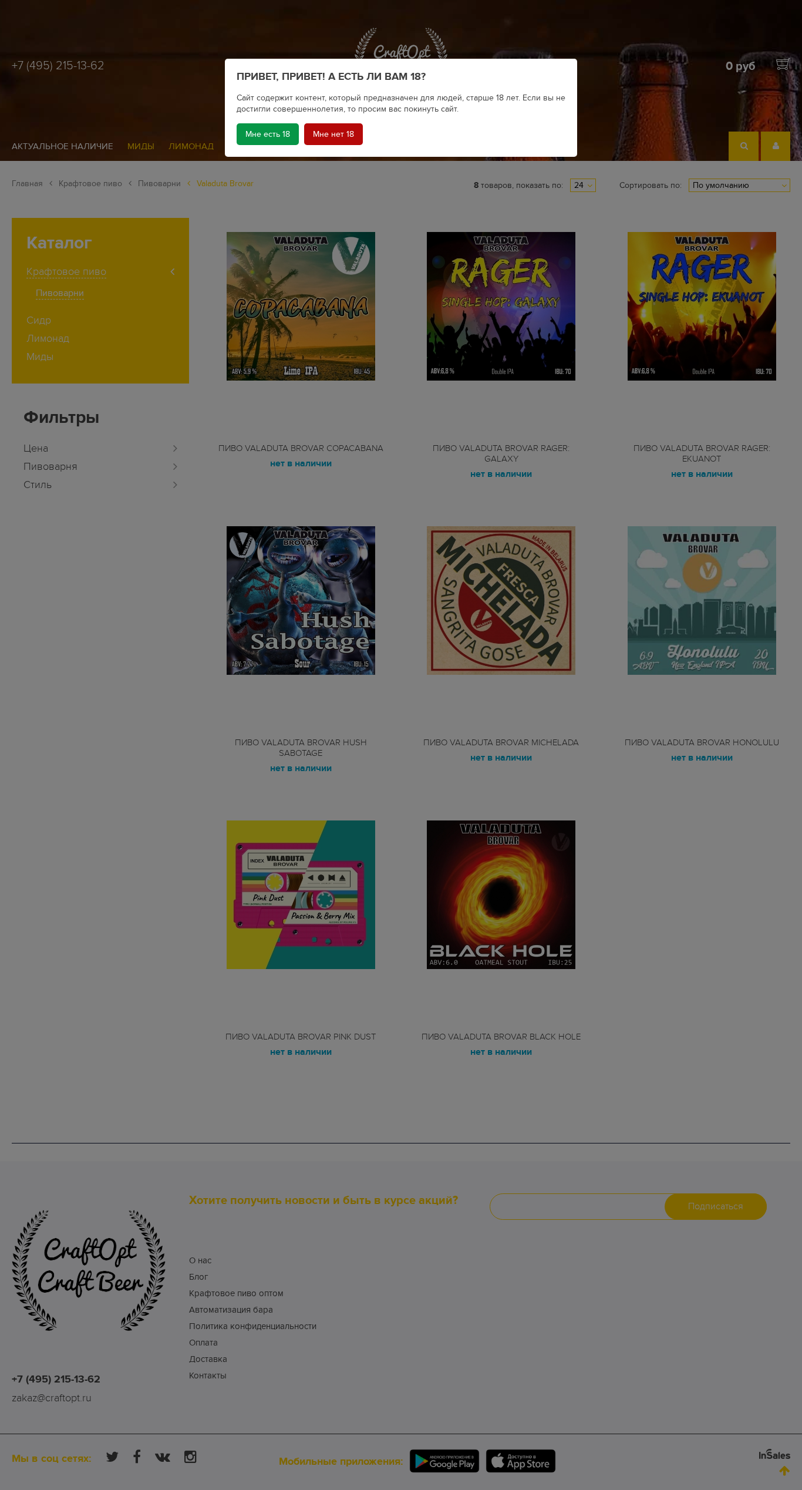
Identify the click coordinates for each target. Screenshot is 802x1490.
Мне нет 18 (333, 134)
